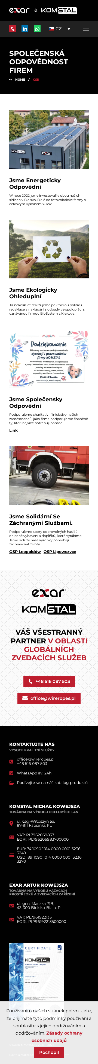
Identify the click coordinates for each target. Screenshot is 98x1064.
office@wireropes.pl (35, 759)
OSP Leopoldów (25, 552)
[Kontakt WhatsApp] (37, 28)
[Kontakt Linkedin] (25, 28)
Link (13, 430)
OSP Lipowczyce (60, 552)
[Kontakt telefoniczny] (12, 28)
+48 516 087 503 (32, 764)
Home (20, 79)
